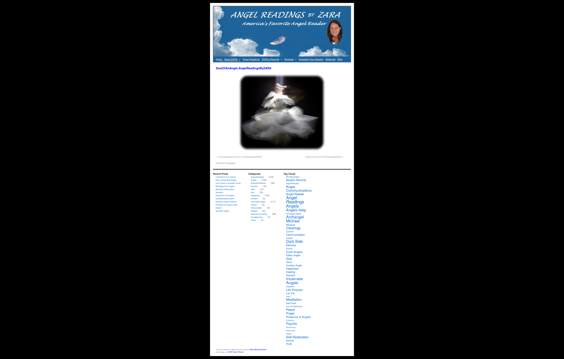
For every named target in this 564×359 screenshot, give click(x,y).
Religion (254, 211)
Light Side (290, 293)
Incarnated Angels (258, 201)
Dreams (289, 248)
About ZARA (230, 59)
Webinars (330, 59)
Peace (290, 309)
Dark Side (294, 241)
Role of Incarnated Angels (228, 61)
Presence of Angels (298, 317)
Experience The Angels (225, 195)
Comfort (290, 231)
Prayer (290, 313)
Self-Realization (297, 337)
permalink (231, 163)
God (252, 192)
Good (289, 262)
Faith (253, 189)
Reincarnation (256, 207)
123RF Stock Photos (235, 352)
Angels (253, 180)
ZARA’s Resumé (270, 59)
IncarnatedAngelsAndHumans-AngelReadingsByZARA (240, 156)
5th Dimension (292, 176)
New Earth (291, 303)
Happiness (255, 195)
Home (219, 59)
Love (288, 296)
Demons (254, 186)
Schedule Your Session (311, 59)
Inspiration (290, 286)
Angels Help (296, 209)
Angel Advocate (292, 183)
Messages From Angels (225, 186)
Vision (253, 220)
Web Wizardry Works (258, 349)
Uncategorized (257, 217)
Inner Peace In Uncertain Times (228, 183)
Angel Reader (295, 194)
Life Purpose (294, 290)
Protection (290, 320)
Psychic (254, 204)
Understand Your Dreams (226, 177)
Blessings (290, 224)
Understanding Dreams (225, 198)
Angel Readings (251, 59)
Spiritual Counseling (259, 214)
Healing (290, 272)
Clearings (293, 227)
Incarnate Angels (294, 280)
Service (290, 340)
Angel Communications (299, 188)
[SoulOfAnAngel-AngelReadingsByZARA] (282, 113)
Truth (289, 344)
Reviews (289, 59)
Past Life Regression (294, 306)
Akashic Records (296, 180)
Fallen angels (293, 255)
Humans (254, 198)
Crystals (289, 238)
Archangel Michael (258, 183)
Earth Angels (294, 252)
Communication (295, 234)
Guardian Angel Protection (226, 201)
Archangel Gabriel (293, 213)
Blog (340, 59)
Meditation (294, 299)
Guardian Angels (222, 211)
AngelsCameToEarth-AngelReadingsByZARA (323, 156)
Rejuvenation (290, 330)
